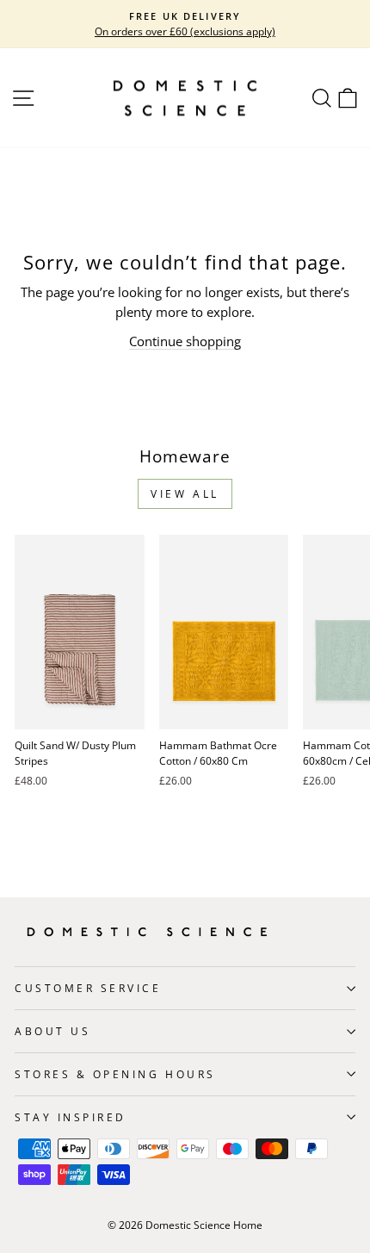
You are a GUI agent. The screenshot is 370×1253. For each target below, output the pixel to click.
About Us (52, 1031)
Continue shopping (185, 341)
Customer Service (88, 988)
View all (185, 494)
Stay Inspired (70, 1117)
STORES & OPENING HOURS (115, 1074)
